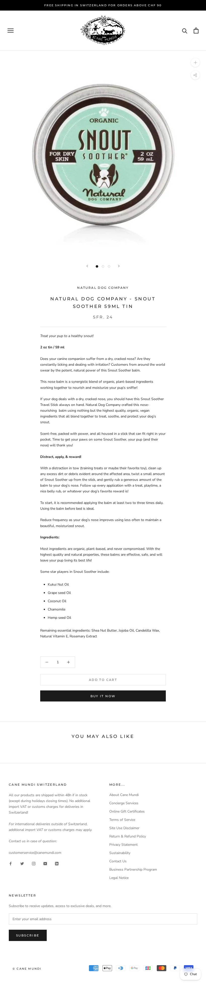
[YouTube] (45, 863)
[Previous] (87, 266)
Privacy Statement (123, 844)
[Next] (119, 266)
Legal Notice (119, 877)
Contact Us (118, 861)
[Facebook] (10, 863)
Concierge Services (123, 803)
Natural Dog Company (103, 288)
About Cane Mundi (124, 794)
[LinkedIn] (57, 863)
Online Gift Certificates (127, 811)
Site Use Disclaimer (124, 828)
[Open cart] (196, 30)
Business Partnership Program (133, 869)
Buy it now (103, 696)
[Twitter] (22, 863)
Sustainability (119, 853)
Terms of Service (122, 819)
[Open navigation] (11, 30)
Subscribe (27, 935)
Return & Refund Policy (127, 836)
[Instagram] (33, 863)
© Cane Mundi (27, 968)
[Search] (184, 30)
